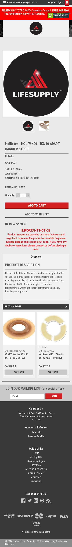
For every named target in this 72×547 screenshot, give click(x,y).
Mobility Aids (36, 457)
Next (66, 84)
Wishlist (36, 432)
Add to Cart (19, 372)
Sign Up (60, 2)
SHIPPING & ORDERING (36, 469)
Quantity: (10, 195)
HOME (36, 453)
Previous (5, 84)
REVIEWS (36, 465)
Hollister (43, 347)
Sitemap (10, 544)
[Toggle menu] (5, 5)
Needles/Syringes (36, 461)
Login (50, 2)
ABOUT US (36, 481)
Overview (36, 256)
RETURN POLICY (36, 473)
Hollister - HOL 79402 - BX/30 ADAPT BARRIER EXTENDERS (51, 358)
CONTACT (36, 477)
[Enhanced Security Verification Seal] (58, 15)
